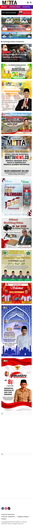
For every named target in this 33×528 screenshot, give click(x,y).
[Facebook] (2, 508)
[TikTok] (9, 508)
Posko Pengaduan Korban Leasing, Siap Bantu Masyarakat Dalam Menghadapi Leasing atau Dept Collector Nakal (15, 56)
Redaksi (3, 519)
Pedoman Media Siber (8, 514)
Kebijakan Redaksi (23, 516)
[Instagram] (5, 508)
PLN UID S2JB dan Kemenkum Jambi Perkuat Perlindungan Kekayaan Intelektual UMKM (18, 12)
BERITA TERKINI (6, 52)
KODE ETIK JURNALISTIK (8, 516)
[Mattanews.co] (9, 2)
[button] (28, 3)
